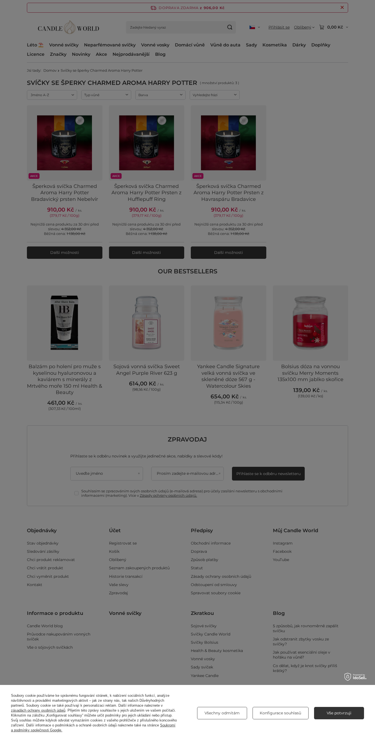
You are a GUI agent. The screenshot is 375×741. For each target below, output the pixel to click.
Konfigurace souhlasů (280, 713)
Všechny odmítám (222, 713)
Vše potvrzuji (339, 713)
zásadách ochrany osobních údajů (38, 710)
